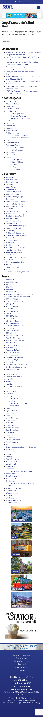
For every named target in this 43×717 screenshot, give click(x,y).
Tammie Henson (12, 182)
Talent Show (10, 474)
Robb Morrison (11, 240)
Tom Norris (10, 199)
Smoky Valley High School (19, 138)
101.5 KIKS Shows (12, 287)
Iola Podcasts (11, 391)
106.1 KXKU (10, 289)
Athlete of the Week (13, 104)
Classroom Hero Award (14, 357)
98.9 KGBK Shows (12, 331)
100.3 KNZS (10, 280)
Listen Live (10, 413)
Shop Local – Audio (13, 452)
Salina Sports (10, 155)
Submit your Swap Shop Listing (21, 471)
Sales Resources (12, 442)
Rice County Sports (13, 145)
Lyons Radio (10, 420)
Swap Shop (10, 265)
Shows (8, 454)
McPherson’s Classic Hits (15, 233)
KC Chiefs (13, 165)
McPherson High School (19, 135)
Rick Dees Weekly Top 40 (15, 252)
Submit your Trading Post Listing (22, 483)
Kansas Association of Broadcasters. (21, 700)
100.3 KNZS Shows (12, 282)
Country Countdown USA (15, 262)
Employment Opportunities (16, 367)
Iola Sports (10, 123)
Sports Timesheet (12, 459)
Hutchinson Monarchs (18, 116)
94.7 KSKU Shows (12, 306)
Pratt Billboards (11, 437)
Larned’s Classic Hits (13, 228)
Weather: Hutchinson (13, 488)
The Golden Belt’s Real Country (17, 216)
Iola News (9, 121)
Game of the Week (13, 374)
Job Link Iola (10, 401)
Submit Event (11, 464)
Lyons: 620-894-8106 (21, 686)
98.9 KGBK (10, 328)
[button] (38, 7)
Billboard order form (13, 352)
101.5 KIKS (9, 285)
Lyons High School (17, 148)
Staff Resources (11, 462)
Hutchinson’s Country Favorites (17, 272)
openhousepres (11, 432)
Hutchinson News (12, 109)
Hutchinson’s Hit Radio (14, 250)
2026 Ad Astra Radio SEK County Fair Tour (21, 297)
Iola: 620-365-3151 (21, 680)
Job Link (9, 396)
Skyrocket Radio (27, 698)
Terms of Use (11, 479)
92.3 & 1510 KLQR (12, 299)
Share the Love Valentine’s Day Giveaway (21, 447)
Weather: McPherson (13, 500)
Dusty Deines (11, 187)
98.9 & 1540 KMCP (12, 323)
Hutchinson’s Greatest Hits (16, 257)
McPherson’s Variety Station (16, 235)
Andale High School (17, 160)
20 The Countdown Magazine (16, 226)
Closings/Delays (12, 360)
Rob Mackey (10, 231)
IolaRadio (9, 394)
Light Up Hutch (11, 411)
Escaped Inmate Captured (15, 55)
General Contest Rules (14, 377)
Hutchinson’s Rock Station (15, 248)
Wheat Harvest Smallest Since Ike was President (23, 52)
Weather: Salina (11, 503)
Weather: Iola (11, 491)
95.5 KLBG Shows (12, 311)
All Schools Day (11, 348)
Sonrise (8, 269)
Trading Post (10, 481)
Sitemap (9, 457)
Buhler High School (17, 114)
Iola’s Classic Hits (12, 223)
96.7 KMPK (10, 319)
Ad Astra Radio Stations (21, 2)
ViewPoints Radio (12, 194)
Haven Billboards (12, 379)
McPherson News (12, 131)
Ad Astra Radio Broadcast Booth (18, 340)
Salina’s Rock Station (13, 221)
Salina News (10, 152)
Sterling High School (17, 150)
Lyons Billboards (12, 418)
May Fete (9, 423)
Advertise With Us (12, 345)
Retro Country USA (13, 267)
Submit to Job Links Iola (19, 403)
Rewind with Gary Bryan (14, 204)
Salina (8, 445)
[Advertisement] (21, 15)
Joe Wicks (9, 185)
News (8, 140)
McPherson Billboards (14, 428)
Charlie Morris (11, 189)
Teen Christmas (11, 476)
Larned (8, 408)
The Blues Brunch (12, 245)
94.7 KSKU (10, 304)
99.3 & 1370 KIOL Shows (14, 336)
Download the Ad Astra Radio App (18, 365)
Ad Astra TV (10, 343)
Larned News (10, 126)
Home (8, 382)
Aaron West (10, 177)
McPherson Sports (12, 133)
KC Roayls (14, 167)
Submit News (11, 466)
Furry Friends (10, 372)
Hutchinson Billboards (14, 386)
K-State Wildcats (16, 162)
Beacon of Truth (12, 218)
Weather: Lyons (11, 498)
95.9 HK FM (10, 314)
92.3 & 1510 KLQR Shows (14, 302)
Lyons (8, 416)
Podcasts (9, 435)
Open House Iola (12, 430)
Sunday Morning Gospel (14, 197)
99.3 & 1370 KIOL (12, 333)
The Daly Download (13, 238)
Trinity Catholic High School (20, 118)
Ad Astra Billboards (13, 338)
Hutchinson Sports (13, 111)
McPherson (10, 425)
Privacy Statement (13, 440)
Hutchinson (10, 384)
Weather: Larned (12, 493)
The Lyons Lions (12, 180)
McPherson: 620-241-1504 (21, 689)
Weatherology (34, 703)
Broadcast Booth (12, 355)
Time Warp (10, 243)
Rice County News (12, 143)
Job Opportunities (12, 406)
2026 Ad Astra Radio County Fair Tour (19, 294)
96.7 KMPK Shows (12, 321)
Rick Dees (9, 260)
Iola (7, 389)
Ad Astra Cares (11, 101)
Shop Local (10, 449)
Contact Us (10, 362)
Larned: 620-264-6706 (21, 683)
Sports (8, 157)
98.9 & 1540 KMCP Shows (15, 326)
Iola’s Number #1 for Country (16, 211)
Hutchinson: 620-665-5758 (21, 677)
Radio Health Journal (13, 192)
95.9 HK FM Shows (12, 316)
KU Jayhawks (15, 169)
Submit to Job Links (17, 399)
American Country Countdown (17, 202)
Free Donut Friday (12, 369)
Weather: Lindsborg (13, 496)
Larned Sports (11, 128)
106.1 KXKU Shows (12, 292)
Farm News (10, 106)
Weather (9, 486)
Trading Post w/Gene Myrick (16, 214)
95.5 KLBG (9, 309)
